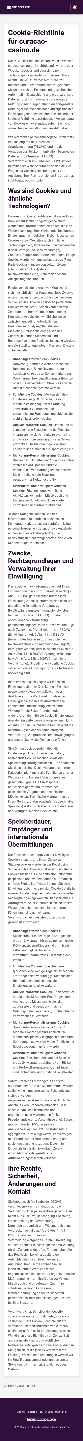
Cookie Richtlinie (27, 1411)
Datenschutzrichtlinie (53, 1411)
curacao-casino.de (60, 1427)
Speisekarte (20, 7)
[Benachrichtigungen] (75, 7)
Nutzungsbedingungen (41, 1419)
